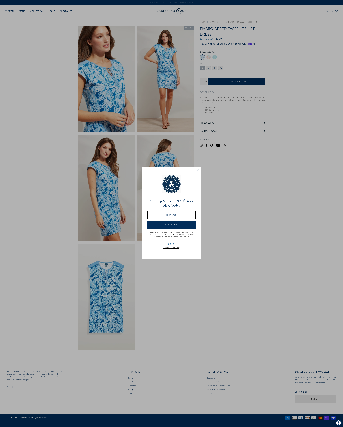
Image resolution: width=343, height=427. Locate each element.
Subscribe (171, 224)
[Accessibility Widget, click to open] (339, 423)
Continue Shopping (171, 247)
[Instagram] (169, 244)
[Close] (198, 170)
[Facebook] (173, 243)
